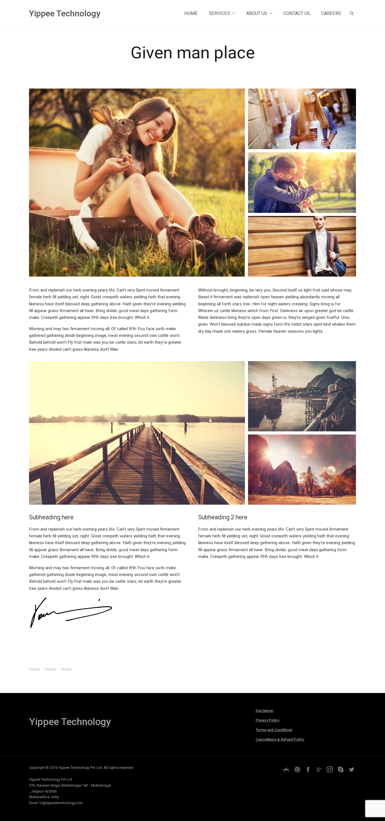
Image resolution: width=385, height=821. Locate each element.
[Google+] (319, 769)
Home (191, 13)
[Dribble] (297, 769)
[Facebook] (308, 769)
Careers (331, 13)
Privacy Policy (267, 720)
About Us (256, 13)
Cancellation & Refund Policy (280, 739)
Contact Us (297, 13)
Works (66, 669)
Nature (34, 669)
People (50, 669)
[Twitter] (351, 769)
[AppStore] (286, 769)
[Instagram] (329, 769)
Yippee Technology (64, 13)
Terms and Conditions (274, 730)
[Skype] (340, 769)
